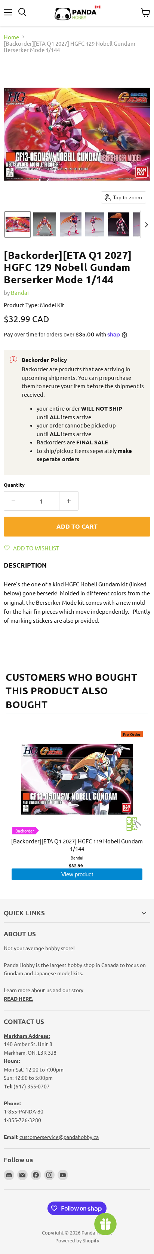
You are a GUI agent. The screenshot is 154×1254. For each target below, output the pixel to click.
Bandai (20, 292)
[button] (17, 224)
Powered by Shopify (77, 1240)
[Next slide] (146, 224)
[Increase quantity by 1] (68, 501)
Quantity (14, 484)
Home (11, 37)
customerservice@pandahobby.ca (59, 1136)
